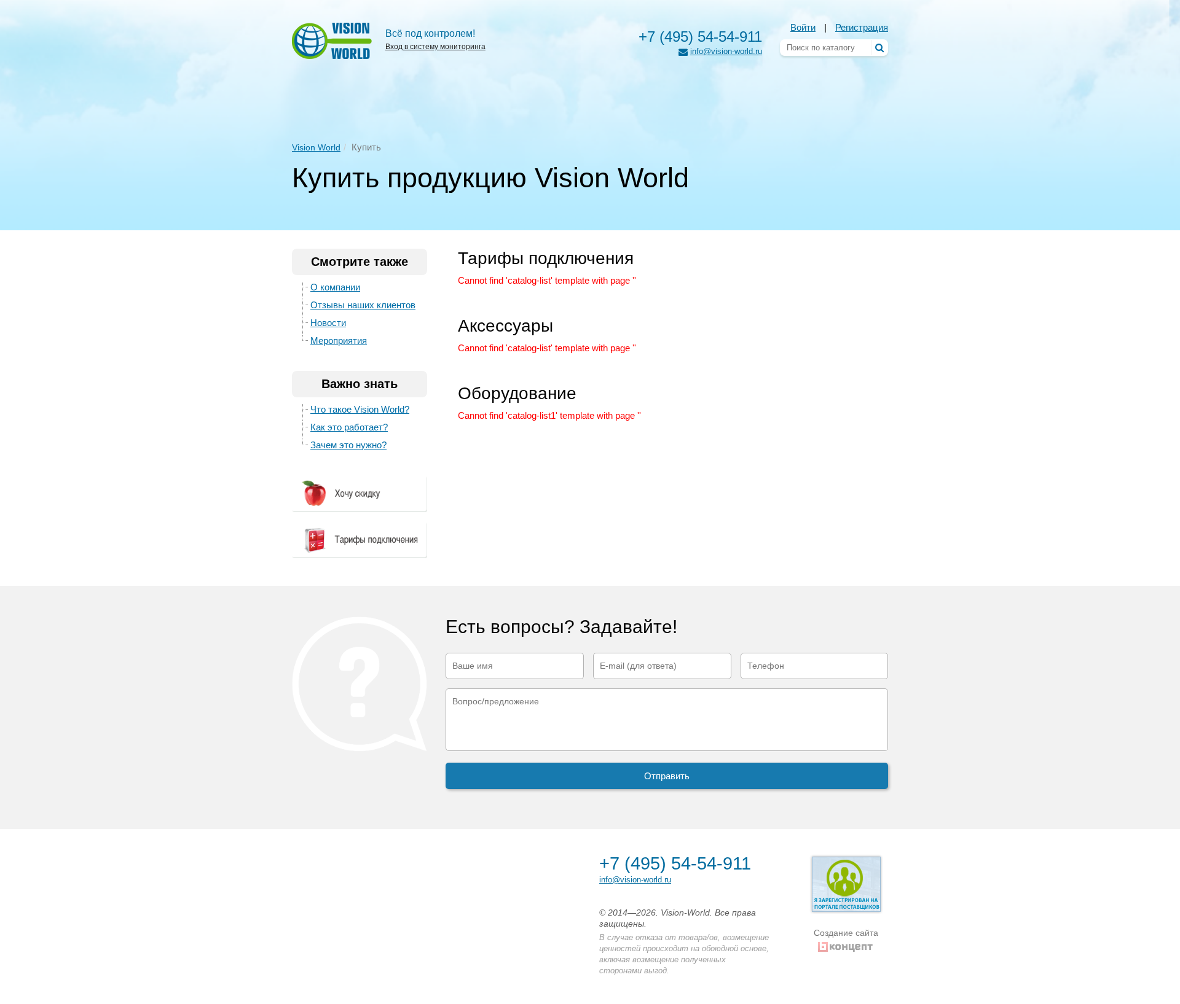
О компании (335, 287)
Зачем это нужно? (348, 445)
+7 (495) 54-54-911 (700, 36)
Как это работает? (349, 427)
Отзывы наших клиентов (362, 305)
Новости (328, 322)
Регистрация (861, 27)
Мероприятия (338, 340)
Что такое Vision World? (359, 409)
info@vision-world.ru (726, 51)
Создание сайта (846, 933)
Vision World (316, 147)
